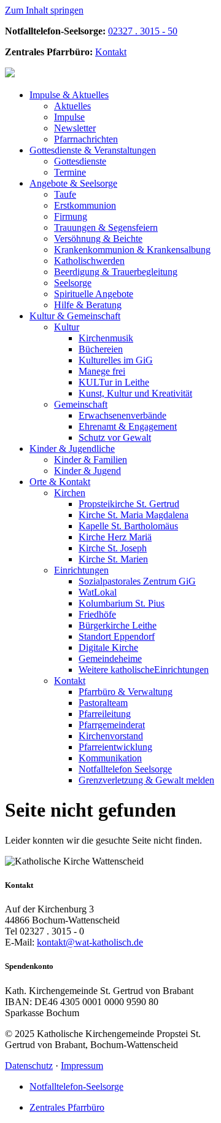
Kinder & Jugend (87, 470)
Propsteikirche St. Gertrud (129, 504)
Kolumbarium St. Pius (122, 603)
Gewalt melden (146, 780)
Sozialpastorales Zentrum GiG (137, 581)
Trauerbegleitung (115, 271)
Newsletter (75, 128)
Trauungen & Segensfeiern (106, 227)
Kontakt (110, 52)
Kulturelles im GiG (116, 360)
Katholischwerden (89, 260)
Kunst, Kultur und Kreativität (135, 393)
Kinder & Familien (90, 459)
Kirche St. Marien (113, 559)
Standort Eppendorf (117, 636)
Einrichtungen (81, 570)
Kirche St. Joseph (113, 548)
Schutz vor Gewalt (115, 437)
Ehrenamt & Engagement (128, 426)
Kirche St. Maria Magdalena (133, 515)
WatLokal (98, 592)
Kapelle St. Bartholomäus (128, 526)
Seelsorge (73, 183)
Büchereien (101, 349)
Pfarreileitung (105, 714)
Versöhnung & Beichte (98, 238)
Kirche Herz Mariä (115, 537)
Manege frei (102, 371)
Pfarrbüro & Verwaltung (126, 691)
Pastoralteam (103, 703)
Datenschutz (29, 1065)
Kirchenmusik (106, 338)
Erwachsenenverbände (122, 415)
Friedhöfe (97, 614)
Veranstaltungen (92, 150)
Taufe (65, 194)
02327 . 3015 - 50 (142, 31)
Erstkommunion (85, 205)
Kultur (66, 327)
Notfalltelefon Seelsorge (125, 769)
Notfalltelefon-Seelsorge (76, 1086)
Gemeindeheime (110, 658)
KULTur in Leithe (114, 382)
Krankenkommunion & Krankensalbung (132, 249)
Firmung (70, 216)
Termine (70, 172)
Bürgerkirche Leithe (118, 625)
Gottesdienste (80, 161)
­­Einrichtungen (144, 669)
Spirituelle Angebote (93, 294)
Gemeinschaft (74, 316)
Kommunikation (110, 758)
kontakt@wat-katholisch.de (90, 942)
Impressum (82, 1065)
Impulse (69, 117)
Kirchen (69, 493)
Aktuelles (69, 95)
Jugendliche (72, 448)
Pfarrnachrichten (86, 139)
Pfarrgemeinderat (112, 725)
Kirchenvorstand (111, 736)
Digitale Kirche (108, 647)
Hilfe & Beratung (88, 305)
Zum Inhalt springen (44, 10)
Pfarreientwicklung (115, 747)
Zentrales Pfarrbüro (66, 1107)
